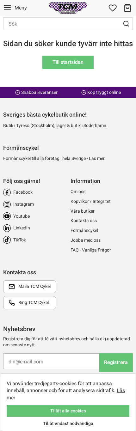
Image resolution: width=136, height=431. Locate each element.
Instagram (23, 204)
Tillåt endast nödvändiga (68, 423)
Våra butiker (83, 211)
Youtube (21, 216)
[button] (127, 8)
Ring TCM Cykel (33, 302)
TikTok (19, 239)
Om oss (78, 191)
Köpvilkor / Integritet (91, 201)
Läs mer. (97, 158)
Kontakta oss (84, 220)
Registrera (116, 362)
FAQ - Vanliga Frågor (91, 249)
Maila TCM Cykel (34, 286)
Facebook (23, 192)
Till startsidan (68, 62)
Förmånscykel (84, 230)
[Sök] (126, 24)
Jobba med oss (86, 240)
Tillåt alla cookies (68, 410)
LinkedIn (21, 227)
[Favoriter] (112, 8)
